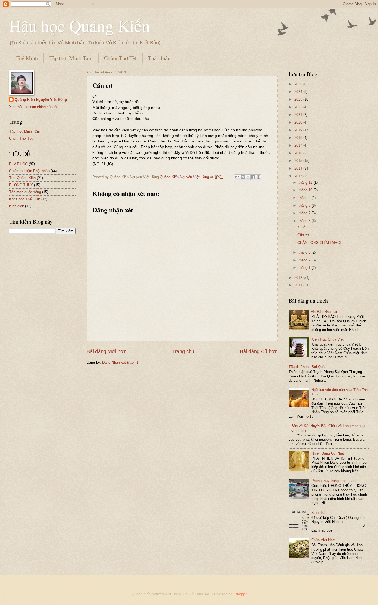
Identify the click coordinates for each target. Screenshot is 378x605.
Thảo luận (159, 58)
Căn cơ (303, 235)
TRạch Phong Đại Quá (307, 367)
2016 (298, 153)
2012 (298, 277)
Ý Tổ (301, 227)
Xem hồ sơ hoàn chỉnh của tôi (33, 107)
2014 (298, 168)
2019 (298, 130)
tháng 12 (306, 182)
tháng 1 (305, 268)
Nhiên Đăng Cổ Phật (327, 453)
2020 (298, 122)
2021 (298, 115)
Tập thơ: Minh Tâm (71, 58)
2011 (298, 285)
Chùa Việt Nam (323, 540)
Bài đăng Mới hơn (106, 351)
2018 (298, 138)
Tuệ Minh (27, 58)
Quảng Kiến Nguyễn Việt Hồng (41, 100)
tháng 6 (305, 221)
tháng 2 (305, 260)
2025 (298, 84)
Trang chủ (183, 351)
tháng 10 (306, 190)
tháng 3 (305, 252)
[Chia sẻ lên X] (248, 177)
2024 (298, 92)
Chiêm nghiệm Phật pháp (29, 171)
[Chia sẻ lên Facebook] (253, 177)
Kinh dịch (16, 206)
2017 (298, 145)
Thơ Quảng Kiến (22, 178)
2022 (298, 107)
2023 (298, 99)
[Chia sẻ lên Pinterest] (258, 177)
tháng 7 (305, 213)
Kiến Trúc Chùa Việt (327, 339)
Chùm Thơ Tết (120, 58)
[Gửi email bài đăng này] (237, 177)
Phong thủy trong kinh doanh (334, 481)
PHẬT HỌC (18, 164)
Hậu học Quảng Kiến (79, 25)
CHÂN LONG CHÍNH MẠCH (319, 243)
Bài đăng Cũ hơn (259, 351)
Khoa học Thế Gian (24, 199)
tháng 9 (305, 198)
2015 (298, 161)
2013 (298, 176)
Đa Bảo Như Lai (324, 312)
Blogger (241, 594)
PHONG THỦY (21, 185)
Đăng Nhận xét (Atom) (120, 362)
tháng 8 (305, 205)
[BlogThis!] (242, 177)
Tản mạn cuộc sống (25, 192)
